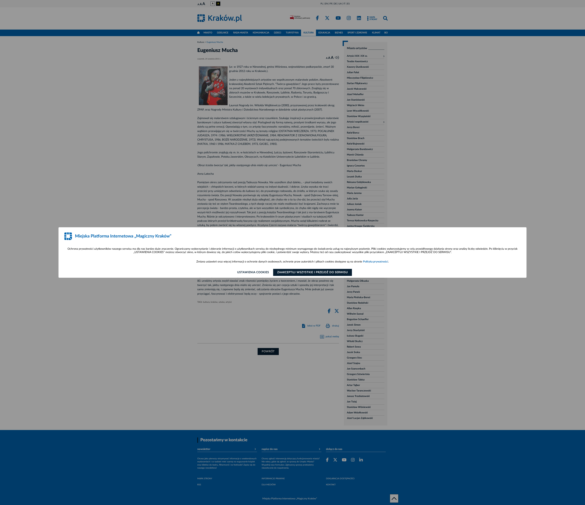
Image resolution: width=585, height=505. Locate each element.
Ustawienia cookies (253, 272)
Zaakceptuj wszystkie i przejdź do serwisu (312, 272)
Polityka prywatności (375, 261)
